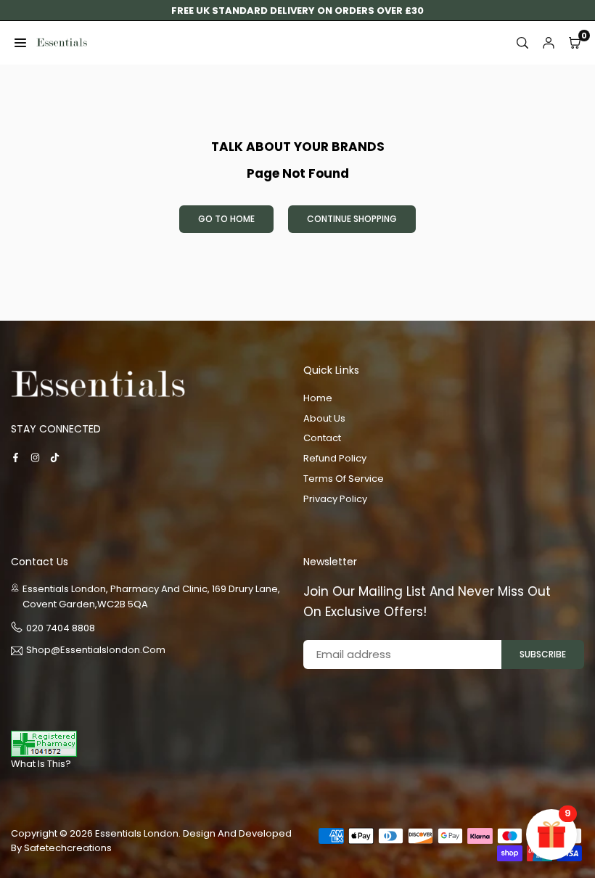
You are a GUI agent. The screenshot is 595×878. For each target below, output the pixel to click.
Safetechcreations (68, 848)
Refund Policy (334, 458)
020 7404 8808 (60, 628)
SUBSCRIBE (543, 654)
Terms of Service (343, 478)
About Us (324, 418)
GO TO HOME (226, 219)
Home (317, 398)
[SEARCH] (522, 43)
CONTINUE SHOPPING (352, 219)
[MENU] (20, 43)
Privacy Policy (335, 499)
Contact (322, 438)
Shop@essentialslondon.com (95, 651)
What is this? (41, 764)
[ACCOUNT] (549, 43)
